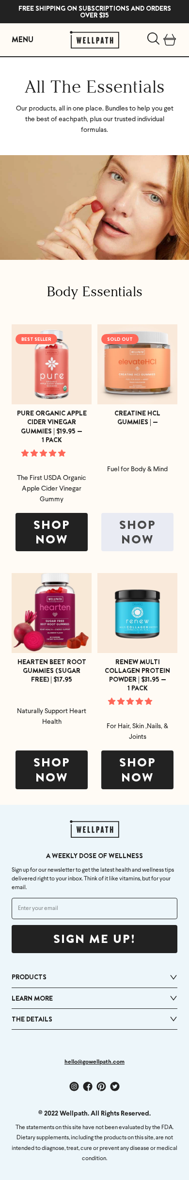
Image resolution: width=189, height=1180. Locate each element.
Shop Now (51, 532)
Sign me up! (94, 939)
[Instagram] (74, 1086)
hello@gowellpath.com (94, 1062)
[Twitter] (115, 1086)
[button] (44, 454)
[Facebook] (88, 1086)
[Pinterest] (101, 1086)
